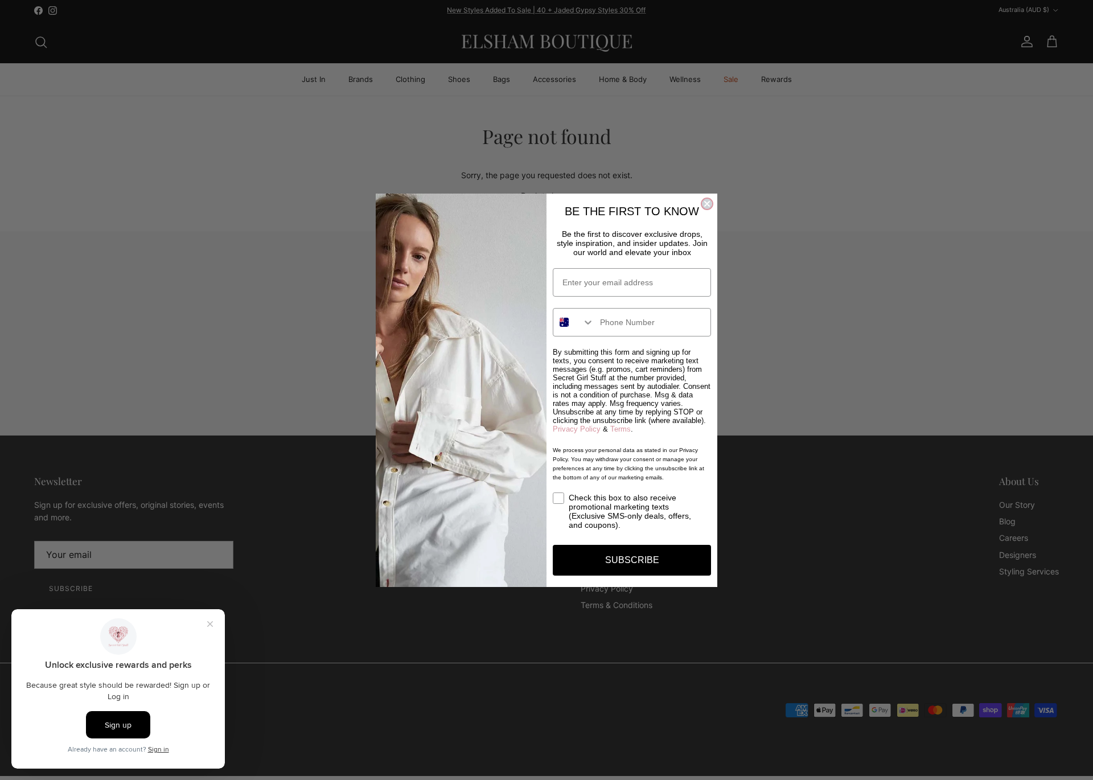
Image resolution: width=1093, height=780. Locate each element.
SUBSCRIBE (632, 560)
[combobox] (573, 322)
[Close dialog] (707, 204)
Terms (620, 429)
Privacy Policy (577, 429)
